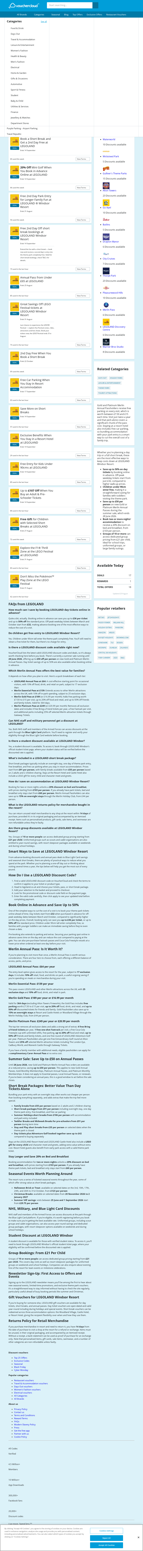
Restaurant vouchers (116, 14)
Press (16, 1427)
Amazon (102, 632)
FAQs (16, 1421)
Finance (14, 112)
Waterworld (109, 139)
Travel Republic (14, 134)
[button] (23, 14)
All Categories (20, 1395)
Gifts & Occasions (19, 78)
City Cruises (109, 258)
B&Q (122, 658)
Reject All (107, 1538)
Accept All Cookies (107, 1545)
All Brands (19, 1398)
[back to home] (24, 5)
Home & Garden (18, 73)
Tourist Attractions (107, 393)
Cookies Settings (106, 1530)
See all (44, 21)
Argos (112, 632)
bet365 (101, 617)
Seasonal (55, 14)
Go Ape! (107, 207)
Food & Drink (17, 28)
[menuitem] (23, 14)
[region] (71, 1537)
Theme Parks (103, 388)
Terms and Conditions (24, 1415)
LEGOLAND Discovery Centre (114, 328)
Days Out (15, 33)
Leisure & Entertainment (22, 45)
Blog (66, 14)
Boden (120, 642)
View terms (81, 159)
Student (14, 95)
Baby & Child (16, 100)
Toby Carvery (104, 658)
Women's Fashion (19, 50)
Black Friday (20, 1367)
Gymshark (102, 642)
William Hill (118, 622)
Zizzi (115, 658)
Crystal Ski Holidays (107, 652)
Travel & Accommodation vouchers (31, 1383)
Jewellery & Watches (20, 117)
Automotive (16, 84)
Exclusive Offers (94, 14)
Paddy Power (104, 622)
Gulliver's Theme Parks (115, 173)
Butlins (106, 224)
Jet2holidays (113, 617)
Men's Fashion (17, 61)
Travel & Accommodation (22, 39)
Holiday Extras (105, 627)
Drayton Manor (111, 241)
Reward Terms (21, 1418)
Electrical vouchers (23, 1392)
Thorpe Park (109, 275)
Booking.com (122, 637)
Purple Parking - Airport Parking (22, 128)
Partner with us (21, 1433)
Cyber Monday (21, 1370)
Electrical (14, 67)
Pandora (119, 627)
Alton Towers (109, 190)
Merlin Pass (109, 309)
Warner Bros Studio (113, 346)
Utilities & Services (19, 106)
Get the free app (22, 1430)
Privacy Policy (20, 1409)
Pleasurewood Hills (113, 292)
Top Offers (78, 14)
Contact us (19, 1412)
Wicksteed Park (111, 156)
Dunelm (113, 647)
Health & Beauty (18, 56)
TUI (112, 642)
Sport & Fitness (17, 89)
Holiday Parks (116, 378)
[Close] (138, 1537)
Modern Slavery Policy (25, 1424)
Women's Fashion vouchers (27, 1389)
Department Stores (19, 123)
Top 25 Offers (20, 1357)
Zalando (124, 647)
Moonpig (102, 647)
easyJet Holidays (105, 637)
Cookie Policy (20, 1436)
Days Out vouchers (23, 1386)
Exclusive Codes (21, 1360)
